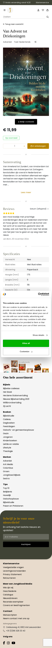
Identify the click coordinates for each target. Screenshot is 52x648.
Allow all (26, 343)
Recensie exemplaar (13, 601)
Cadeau (7, 419)
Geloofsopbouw (11, 498)
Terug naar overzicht (14, 24)
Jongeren (8, 437)
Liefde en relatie (11, 444)
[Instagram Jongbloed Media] (8, 643)
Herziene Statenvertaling (15, 395)
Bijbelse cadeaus (11, 388)
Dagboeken (9, 422)
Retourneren (9, 578)
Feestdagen (9, 426)
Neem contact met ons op (16, 618)
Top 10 (6, 488)
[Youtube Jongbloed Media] (13, 643)
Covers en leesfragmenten (16, 605)
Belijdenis (7, 491)
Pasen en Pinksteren (13, 505)
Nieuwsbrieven (10, 598)
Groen (6, 471)
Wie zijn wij (8, 587)
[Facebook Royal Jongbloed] (4, 643)
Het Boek (7, 391)
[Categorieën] (4, 10)
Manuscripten (10, 614)
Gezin (6, 433)
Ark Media (8, 464)
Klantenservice (42, 2)
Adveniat (7, 41)
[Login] (38, 10)
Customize (24, 351)
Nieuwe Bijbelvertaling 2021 (16, 399)
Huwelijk (7, 495)
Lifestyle (7, 447)
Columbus (8, 467)
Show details (38, 335)
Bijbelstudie (8, 415)
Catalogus (8, 594)
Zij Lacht (7, 406)
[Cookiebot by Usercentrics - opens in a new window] (38, 294)
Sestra (6, 478)
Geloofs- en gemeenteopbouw (18, 429)
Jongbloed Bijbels (11, 475)
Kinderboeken (10, 440)
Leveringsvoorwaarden (14, 570)
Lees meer (26, 192)
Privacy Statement (12, 574)
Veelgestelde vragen (13, 567)
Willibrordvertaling (12, 402)
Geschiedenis (9, 591)
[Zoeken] (47, 16)
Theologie (8, 451)
